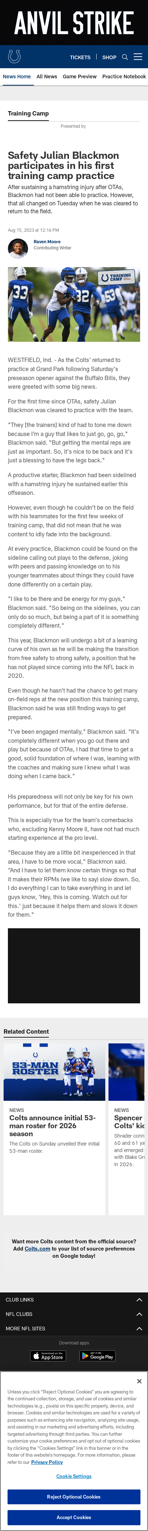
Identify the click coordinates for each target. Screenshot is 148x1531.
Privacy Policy (47, 1462)
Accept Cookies (74, 1517)
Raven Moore (47, 241)
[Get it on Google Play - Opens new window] (97, 1359)
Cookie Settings (74, 1476)
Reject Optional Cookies (74, 1497)
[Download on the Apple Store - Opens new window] (48, 1357)
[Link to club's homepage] (14, 54)
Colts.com (37, 1249)
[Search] (125, 57)
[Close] (139, 1381)
